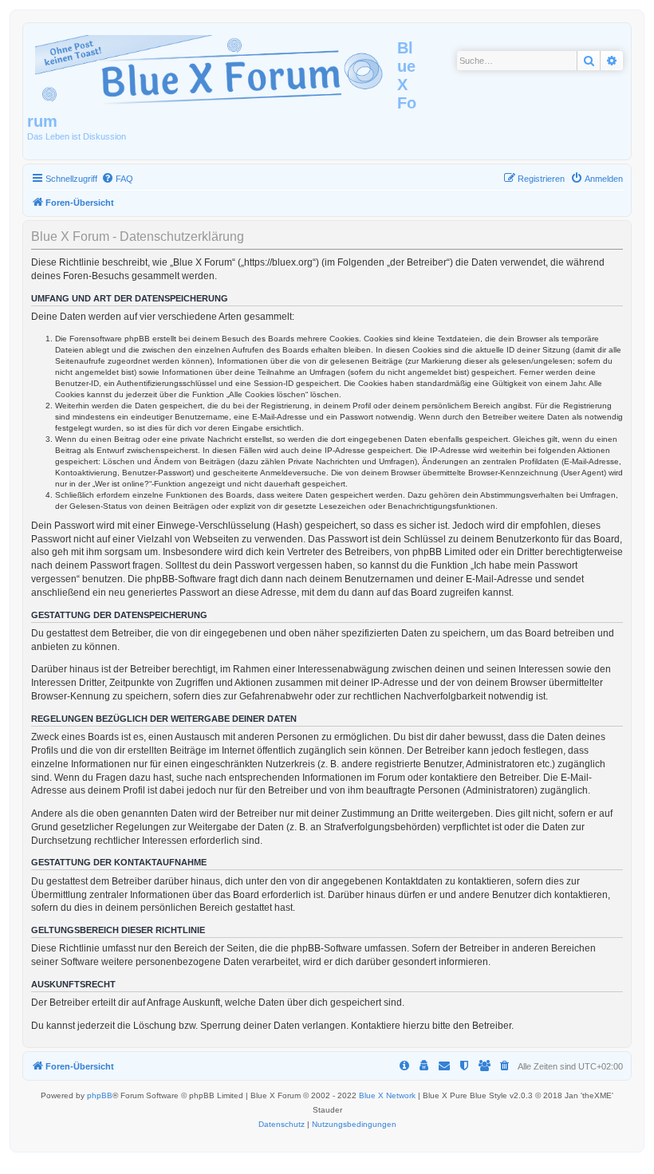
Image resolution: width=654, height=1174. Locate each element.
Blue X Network (387, 1095)
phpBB (99, 1095)
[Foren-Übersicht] (212, 67)
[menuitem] (117, 178)
